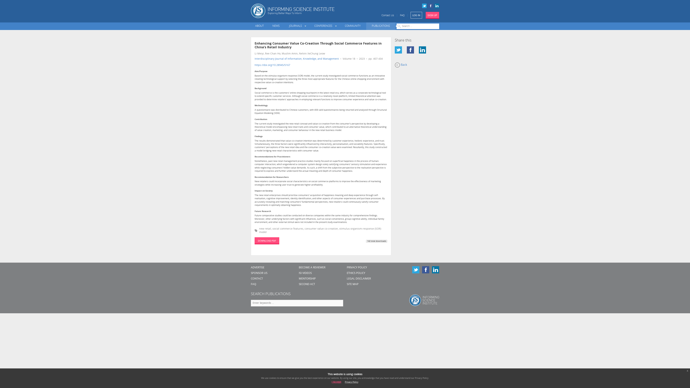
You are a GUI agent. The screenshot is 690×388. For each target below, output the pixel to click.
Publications (381, 26)
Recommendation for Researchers (272, 177)
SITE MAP (352, 284)
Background (260, 89)
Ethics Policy (356, 273)
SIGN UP (432, 15)
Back (403, 65)
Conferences (324, 26)
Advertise (257, 267)
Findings (259, 137)
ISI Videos (305, 273)
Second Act (307, 284)
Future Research (263, 212)
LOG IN (416, 15)
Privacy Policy (357, 267)
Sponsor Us (259, 273)
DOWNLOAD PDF (267, 240)
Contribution (261, 120)
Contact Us (387, 15)
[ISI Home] (305, 11)
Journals (296, 26)
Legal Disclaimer (359, 279)
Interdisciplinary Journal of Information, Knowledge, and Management (297, 59)
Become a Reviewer (312, 267)
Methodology (261, 106)
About (259, 26)
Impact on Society (264, 191)
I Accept (336, 382)
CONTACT (257, 279)
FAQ (402, 15)
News (276, 26)
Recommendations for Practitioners (272, 157)
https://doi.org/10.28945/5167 (272, 65)
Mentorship (307, 279)
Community (353, 26)
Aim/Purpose (261, 72)
